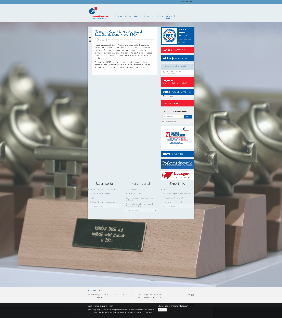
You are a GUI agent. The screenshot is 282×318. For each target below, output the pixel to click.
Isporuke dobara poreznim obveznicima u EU (178, 194)
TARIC (92, 198)
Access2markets (132, 189)
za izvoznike (175, 58)
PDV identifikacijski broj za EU (172, 198)
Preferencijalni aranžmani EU (172, 202)
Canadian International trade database (103, 189)
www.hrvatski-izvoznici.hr (152, 297)
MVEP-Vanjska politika (134, 194)
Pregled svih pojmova (169, 206)
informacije (174, 50)
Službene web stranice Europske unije (103, 202)
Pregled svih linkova (96, 206)
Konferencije (149, 16)
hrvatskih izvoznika (177, 91)
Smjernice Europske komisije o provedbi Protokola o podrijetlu (140, 205)
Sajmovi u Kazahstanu (174, 72)
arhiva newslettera (171, 122)
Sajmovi (160, 16)
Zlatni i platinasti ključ (175, 82)
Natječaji (137, 16)
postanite (171, 103)
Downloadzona (170, 17)
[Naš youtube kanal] (192, 295)
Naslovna (118, 16)
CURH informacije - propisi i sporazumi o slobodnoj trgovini (140, 199)
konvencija (173, 153)
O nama (128, 16)
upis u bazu (169, 96)
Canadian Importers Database (100, 194)
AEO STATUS (167, 189)
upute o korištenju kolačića (144, 312)
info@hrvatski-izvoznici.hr (152, 295)
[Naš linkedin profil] (189, 295)
